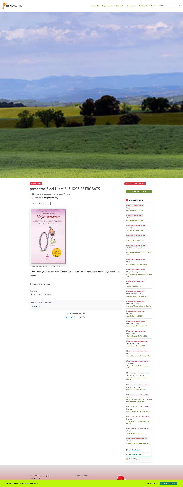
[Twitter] (80, 317)
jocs (40, 294)
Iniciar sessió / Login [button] (139, 191)
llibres (33, 294)
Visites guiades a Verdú (134, 433)
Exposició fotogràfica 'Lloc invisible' (138, 356)
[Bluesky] (71, 317)
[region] (91, 483)
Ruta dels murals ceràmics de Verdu (138, 443)
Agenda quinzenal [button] (134, 450)
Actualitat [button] (95, 6)
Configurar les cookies (151, 483)
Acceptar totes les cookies (168, 483)
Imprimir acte (44, 203)
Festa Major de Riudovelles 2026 (137, 326)
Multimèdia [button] (143, 6)
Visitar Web (36, 306)
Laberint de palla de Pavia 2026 (137, 336)
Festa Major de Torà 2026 (134, 210)
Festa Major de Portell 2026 (135, 346)
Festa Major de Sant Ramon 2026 (137, 264)
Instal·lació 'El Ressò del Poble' (136, 390)
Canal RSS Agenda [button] (134, 459)
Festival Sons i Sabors (133, 286)
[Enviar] (84, 317)
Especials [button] (120, 6)
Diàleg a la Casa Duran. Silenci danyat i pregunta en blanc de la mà (139, 400)
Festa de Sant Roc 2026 (134, 316)
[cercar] (180, 5)
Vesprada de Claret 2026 (134, 230)
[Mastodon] (75, 317)
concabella (48, 294)
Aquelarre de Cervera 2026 (135, 240)
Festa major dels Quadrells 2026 (137, 296)
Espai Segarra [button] (107, 6)
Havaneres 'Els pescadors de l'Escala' (138, 306)
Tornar (34, 203)
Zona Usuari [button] (131, 6)
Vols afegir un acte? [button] (135, 454)
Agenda (154, 6)
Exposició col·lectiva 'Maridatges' (137, 411)
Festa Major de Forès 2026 (135, 220)
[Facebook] (66, 317)
